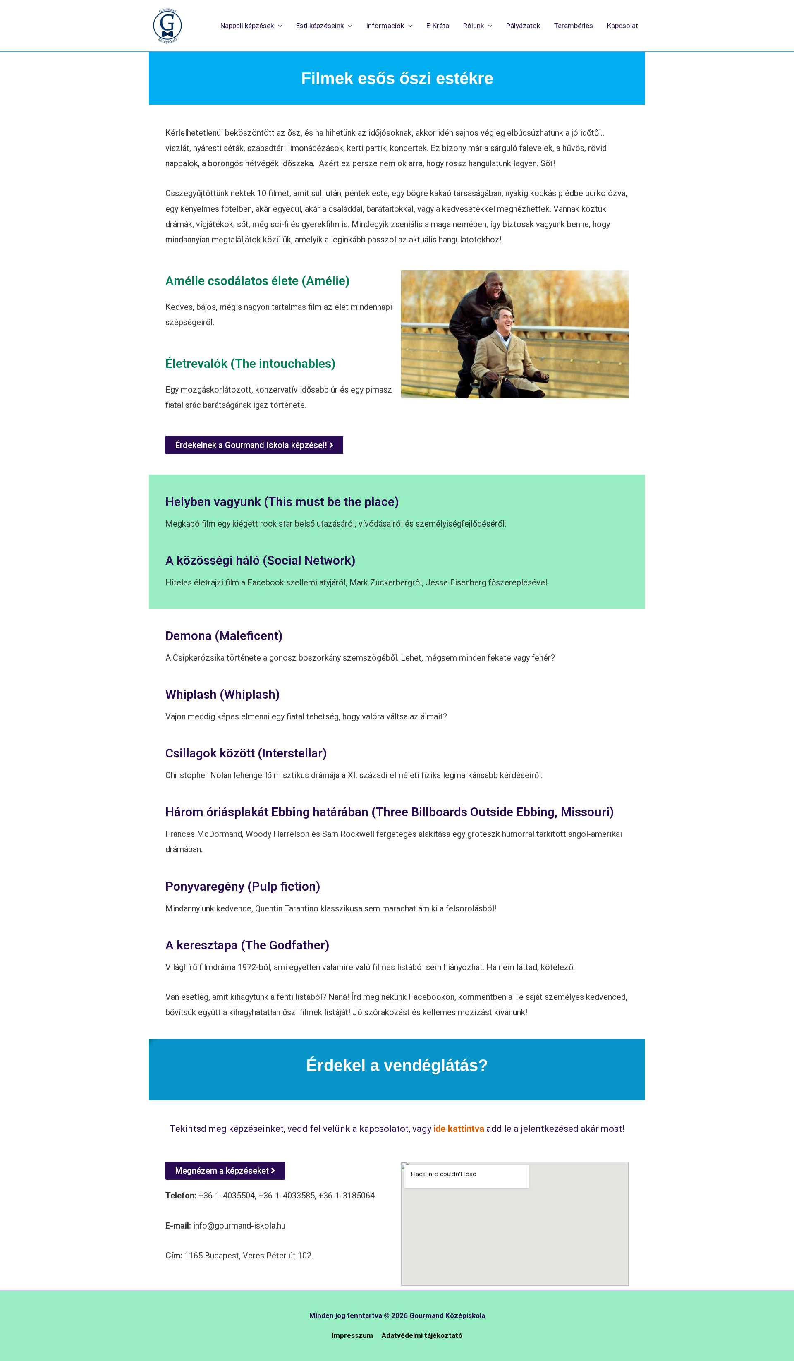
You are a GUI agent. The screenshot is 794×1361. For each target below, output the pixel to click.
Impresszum (352, 1335)
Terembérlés (573, 26)
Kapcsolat (622, 26)
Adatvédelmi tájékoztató (422, 1335)
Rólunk (473, 26)
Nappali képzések (247, 26)
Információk (385, 26)
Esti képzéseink (320, 26)
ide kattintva (457, 1129)
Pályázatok (523, 26)
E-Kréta (437, 26)
